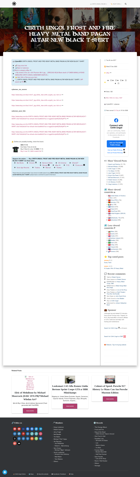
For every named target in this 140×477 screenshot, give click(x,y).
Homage (97, 465)
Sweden (112, 240)
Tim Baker (111, 171)
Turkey (112, 245)
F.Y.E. (68, 165)
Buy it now (24, 151)
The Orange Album (101, 427)
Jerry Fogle (111, 173)
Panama (112, 251)
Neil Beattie (57, 434)
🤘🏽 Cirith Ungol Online (19, 474)
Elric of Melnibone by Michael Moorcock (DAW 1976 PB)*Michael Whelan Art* (30, 396)
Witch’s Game (100, 445)
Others (56, 461)
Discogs (44, 165)
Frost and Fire (99, 429)
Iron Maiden (120, 298)
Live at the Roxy (122, 290)
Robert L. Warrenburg (62, 446)
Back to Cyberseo (23, 68)
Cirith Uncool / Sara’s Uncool (105, 434)
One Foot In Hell (100, 436)
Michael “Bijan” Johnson (62, 450)
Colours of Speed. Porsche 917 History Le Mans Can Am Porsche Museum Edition (110, 389)
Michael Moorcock (113, 177)
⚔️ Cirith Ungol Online (98, 4)
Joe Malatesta (59, 443)
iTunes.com (79, 165)
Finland (112, 247)
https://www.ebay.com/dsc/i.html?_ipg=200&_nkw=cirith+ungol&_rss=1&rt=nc (36, 95)
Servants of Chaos (102, 440)
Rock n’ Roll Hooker (101, 461)
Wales (112, 231)
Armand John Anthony (62, 454)
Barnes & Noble (47, 163)
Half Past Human (101, 454)
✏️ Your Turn (115, 4)
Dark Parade (99, 456)
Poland (112, 209)
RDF (120, 98)
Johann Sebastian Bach (116, 304)
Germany (113, 202)
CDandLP (75, 163)
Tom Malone (59, 459)
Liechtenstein (114, 249)
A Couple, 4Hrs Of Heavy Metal (113, 268)
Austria (112, 234)
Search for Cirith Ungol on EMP (113, 336)
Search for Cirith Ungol (111, 328)
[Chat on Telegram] (4, 472)
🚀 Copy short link (21, 65)
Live (97, 443)
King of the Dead (113, 175)
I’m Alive (98, 447)
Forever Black (99, 450)
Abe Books (20, 163)
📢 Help (71, 474)
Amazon (32, 163)
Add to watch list (36, 151)
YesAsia (59, 168)
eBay (56, 165)
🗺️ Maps (31, 474)
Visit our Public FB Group (115, 150)
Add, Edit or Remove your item (27, 77)
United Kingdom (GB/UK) (117, 213)
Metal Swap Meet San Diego (116, 286)
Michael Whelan (113, 166)
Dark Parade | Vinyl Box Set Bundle (116, 293)
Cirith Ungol (111, 169)
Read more (30, 411)
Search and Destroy (114, 164)
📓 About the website (42, 474)
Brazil (112, 242)
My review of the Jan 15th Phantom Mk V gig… (31, 72)
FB (23, 82)
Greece (112, 207)
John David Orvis (121, 296)
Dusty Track (107, 262)
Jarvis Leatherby (59, 452)
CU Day (116, 110)
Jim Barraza (111, 182)
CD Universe (62, 163)
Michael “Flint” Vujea (60, 439)
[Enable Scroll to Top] (136, 472)
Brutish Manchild (101, 452)
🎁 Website (107, 345)
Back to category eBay (22, 70)
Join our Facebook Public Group (116, 144)
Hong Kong (113, 211)
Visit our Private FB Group (115, 152)
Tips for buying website (119, 345)
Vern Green (57, 448)
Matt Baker (58, 456)
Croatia (112, 236)
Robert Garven (112, 180)
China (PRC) (114, 200)
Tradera (37, 168)
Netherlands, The (115, 218)
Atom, (117, 98)
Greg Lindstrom (112, 184)
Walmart (48, 168)
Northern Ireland (115, 238)
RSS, (107, 98)
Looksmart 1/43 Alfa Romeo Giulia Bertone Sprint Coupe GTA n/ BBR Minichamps (70, 389)
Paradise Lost (99, 438)
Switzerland (113, 220)
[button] (106, 4)
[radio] (109, 80)
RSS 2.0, (112, 98)
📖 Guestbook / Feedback (58, 474)
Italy (111, 204)
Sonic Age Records (23, 168)
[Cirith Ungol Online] (14, 3)
